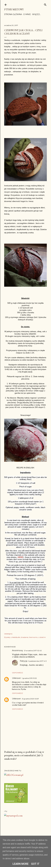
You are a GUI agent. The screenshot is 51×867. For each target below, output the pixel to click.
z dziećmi (42, 637)
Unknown (16, 678)
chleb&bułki (15, 637)
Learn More (21, 863)
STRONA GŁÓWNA (13, 14)
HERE (20, 557)
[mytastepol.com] (13, 815)
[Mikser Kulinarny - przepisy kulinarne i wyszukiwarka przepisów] (16, 802)
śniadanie (24, 637)
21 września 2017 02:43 (33, 651)
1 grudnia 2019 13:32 (29, 678)
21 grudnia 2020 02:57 (30, 699)
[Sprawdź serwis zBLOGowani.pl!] (13, 775)
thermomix (33, 637)
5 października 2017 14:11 (37, 661)
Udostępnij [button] (8, 634)
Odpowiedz (17, 673)
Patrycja (23, 661)
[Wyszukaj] (45, 4)
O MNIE (27, 14)
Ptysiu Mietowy (14, 9)
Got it (35, 863)
